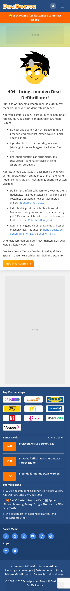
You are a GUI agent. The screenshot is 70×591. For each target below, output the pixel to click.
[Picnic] (12, 417)
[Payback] (55, 408)
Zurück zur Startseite (18, 263)
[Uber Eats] (55, 417)
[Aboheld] (12, 399)
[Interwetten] (12, 408)
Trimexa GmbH (14, 574)
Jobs (28, 574)
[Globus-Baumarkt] (33, 399)
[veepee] (12, 427)
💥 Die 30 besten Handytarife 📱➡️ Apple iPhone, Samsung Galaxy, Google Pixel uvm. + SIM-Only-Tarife (33, 504)
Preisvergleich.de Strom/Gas (36, 443)
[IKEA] (55, 399)
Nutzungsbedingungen (19, 570)
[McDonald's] (33, 408)
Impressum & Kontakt (23, 566)
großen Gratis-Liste (31, 202)
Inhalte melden (48, 566)
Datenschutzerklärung (49, 570)
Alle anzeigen (56, 437)
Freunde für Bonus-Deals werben (39, 473)
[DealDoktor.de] (19, 6)
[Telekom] (33, 417)
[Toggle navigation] (62, 6)
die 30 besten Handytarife (38, 220)
